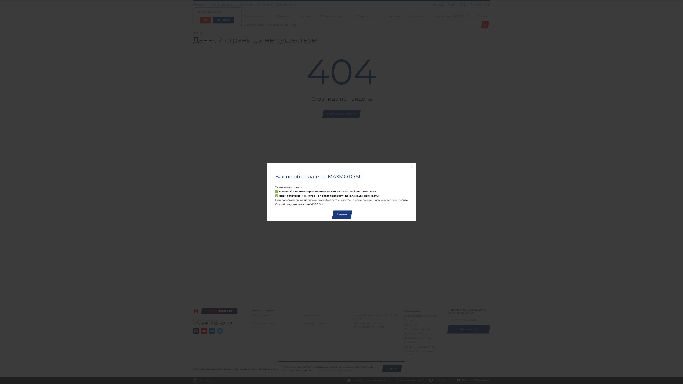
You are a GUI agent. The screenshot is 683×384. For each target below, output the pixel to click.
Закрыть (342, 214)
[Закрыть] (412, 167)
